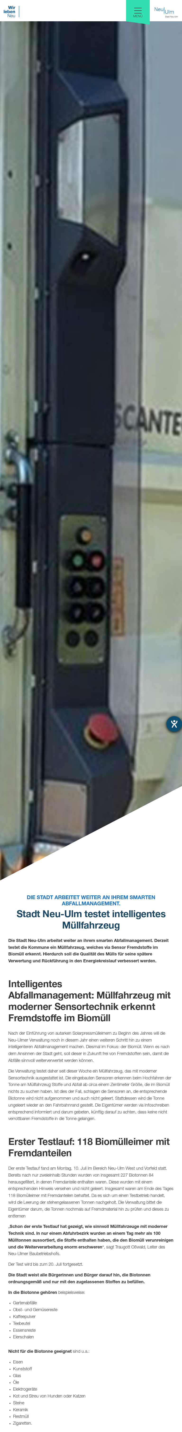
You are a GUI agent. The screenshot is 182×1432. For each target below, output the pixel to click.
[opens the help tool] (174, 724)
